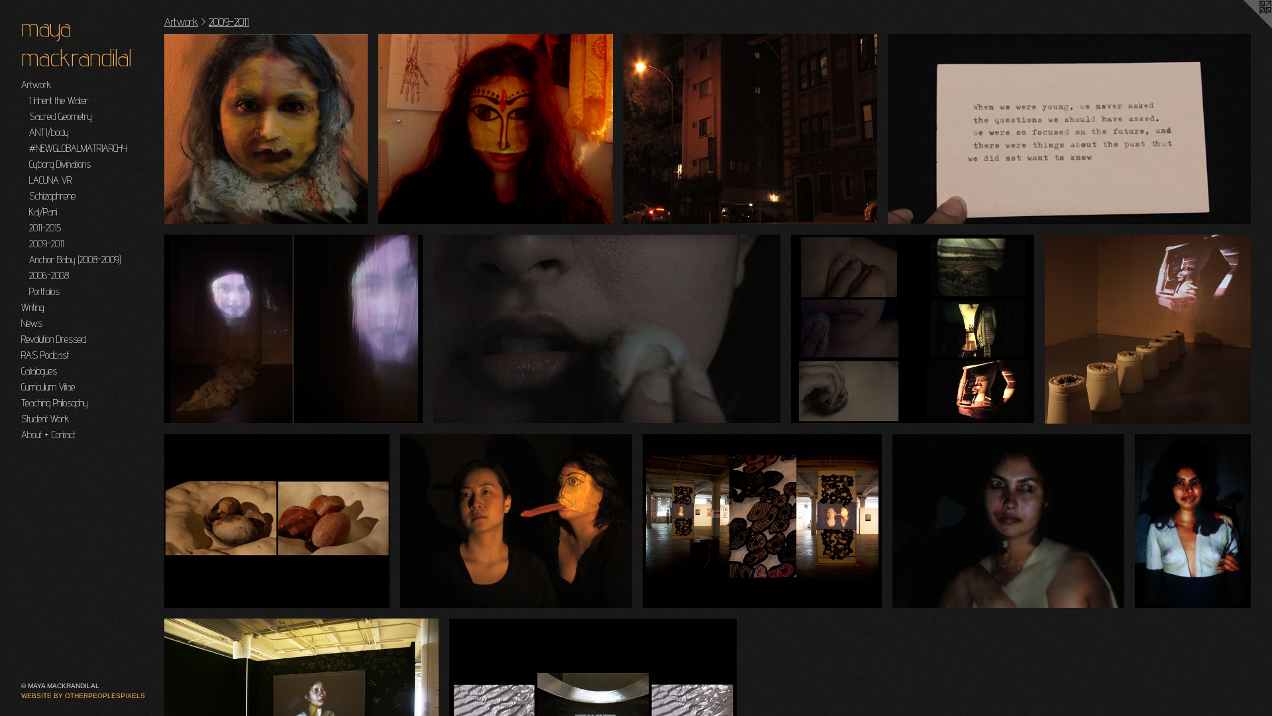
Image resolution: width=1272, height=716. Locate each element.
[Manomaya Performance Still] (1193, 521)
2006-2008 (49, 275)
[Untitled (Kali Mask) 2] (495, 129)
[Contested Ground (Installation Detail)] (277, 521)
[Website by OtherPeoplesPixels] (1245, 26)
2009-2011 (46, 243)
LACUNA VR (50, 180)
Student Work (45, 418)
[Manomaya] (1008, 521)
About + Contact (48, 434)
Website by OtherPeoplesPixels (83, 695)
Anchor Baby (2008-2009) (75, 259)
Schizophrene (52, 196)
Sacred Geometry (60, 116)
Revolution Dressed (53, 339)
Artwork (36, 84)
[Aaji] (750, 129)
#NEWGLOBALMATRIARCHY (78, 148)
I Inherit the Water (59, 100)
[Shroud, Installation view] (293, 329)
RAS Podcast (45, 355)
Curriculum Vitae (48, 387)
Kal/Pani (43, 212)
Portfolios (44, 291)
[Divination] (1069, 129)
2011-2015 (45, 227)
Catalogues (39, 371)
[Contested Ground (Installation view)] (1148, 329)
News (31, 323)
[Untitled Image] (266, 129)
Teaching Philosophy (54, 402)
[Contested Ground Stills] (912, 329)
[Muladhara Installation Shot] (762, 521)
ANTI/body (49, 132)
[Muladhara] (516, 521)
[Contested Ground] (606, 328)
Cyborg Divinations (60, 164)
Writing (32, 307)
